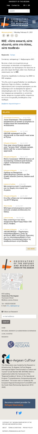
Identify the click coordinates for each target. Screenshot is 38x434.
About (4, 427)
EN (24, 5)
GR (29, 5)
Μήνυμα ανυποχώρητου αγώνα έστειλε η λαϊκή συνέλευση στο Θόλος (17, 210)
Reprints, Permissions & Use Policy (13, 431)
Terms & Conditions (14, 427)
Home (3, 328)
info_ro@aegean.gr (12, 306)
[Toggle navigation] (34, 22)
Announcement (7, 32)
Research (5, 337)
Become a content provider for (17, 403)
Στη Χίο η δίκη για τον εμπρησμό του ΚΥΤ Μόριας (18, 199)
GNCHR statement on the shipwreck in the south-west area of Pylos (19, 135)
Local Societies (7, 334)
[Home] (15, 22)
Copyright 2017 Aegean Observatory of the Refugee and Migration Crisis (17, 423)
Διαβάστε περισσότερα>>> (11, 104)
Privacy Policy (28, 427)
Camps (12, 55)
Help (8, 5)
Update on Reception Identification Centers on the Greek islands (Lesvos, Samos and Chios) (19, 175)
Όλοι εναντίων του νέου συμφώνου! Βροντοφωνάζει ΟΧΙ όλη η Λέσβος (18, 221)
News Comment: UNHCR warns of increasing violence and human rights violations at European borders (19, 161)
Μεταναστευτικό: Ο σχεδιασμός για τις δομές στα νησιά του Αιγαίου (17, 188)
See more (31, 249)
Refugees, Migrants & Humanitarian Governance (19, 331)
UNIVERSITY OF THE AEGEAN (19, 2)
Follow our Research (10, 312)
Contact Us (15, 5)
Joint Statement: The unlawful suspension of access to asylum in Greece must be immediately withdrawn (19, 122)
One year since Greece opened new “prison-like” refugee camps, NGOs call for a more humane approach (18, 148)
